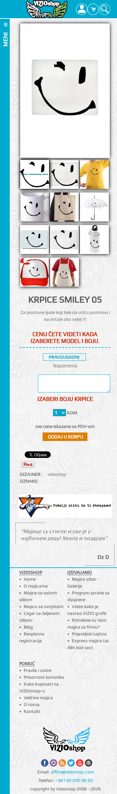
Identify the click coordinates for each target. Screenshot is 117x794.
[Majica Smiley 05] (94, 176)
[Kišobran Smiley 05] (94, 208)
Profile (81, 9)
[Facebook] (44, 763)
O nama (32, 704)
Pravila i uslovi (37, 670)
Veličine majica (38, 697)
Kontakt (32, 711)
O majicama (36, 585)
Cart (93, 9)
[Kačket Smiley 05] (34, 274)
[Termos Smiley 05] (94, 241)
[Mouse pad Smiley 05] (34, 241)
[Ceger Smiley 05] (64, 208)
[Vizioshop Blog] (88, 763)
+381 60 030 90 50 (74, 780)
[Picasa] (53, 763)
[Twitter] (71, 763)
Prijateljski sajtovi (89, 633)
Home (30, 579)
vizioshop (56, 474)
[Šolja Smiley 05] (34, 208)
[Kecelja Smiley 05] (64, 274)
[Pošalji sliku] (65, 506)
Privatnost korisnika (44, 677)
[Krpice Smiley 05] (64, 176)
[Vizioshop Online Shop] (47, 9)
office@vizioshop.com (72, 771)
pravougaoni (64, 357)
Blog (28, 627)
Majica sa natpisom (43, 606)
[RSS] (62, 763)
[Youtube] (80, 763)
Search (104, 9)
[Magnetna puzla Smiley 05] (64, 241)
